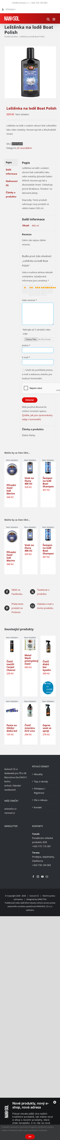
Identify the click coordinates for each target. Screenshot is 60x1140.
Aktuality (38, 774)
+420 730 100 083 (38, 2)
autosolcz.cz (10, 808)
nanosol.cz (9, 812)
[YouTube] (42, 876)
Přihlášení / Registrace (39, 790)
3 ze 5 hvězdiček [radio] (38, 290)
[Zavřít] (54, 1102)
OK (30, 1136)
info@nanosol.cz (20, 2)
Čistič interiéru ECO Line (30, 728)
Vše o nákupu (40, 800)
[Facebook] (33, 876)
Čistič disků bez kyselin (47, 666)
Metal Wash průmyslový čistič (31, 659)
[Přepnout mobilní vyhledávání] (48, 19)
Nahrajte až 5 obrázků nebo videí (36, 331)
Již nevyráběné (24, 147)
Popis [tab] (9, 162)
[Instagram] (38, 876)
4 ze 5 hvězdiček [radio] (44, 290)
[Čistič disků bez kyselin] (48, 646)
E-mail (26, 357)
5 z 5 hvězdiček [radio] (50, 289)
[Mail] (47, 876)
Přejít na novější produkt (49, 687)
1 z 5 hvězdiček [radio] (25, 289)
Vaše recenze (29, 300)
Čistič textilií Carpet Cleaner (11, 666)
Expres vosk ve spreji (47, 728)
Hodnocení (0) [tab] (12, 183)
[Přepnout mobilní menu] (54, 19)
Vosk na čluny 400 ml (29, 480)
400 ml (35, 225)
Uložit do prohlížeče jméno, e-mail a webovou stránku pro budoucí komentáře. (37, 374)
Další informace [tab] (11, 171)
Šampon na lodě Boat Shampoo (48, 482)
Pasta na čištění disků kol (12, 728)
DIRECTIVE (41, 899)
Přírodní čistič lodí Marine (11, 489)
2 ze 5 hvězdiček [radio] (31, 290)
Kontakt (38, 807)
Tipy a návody (41, 781)
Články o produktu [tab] (11, 194)
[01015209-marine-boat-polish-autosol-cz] (30, 72)
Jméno (26, 345)
